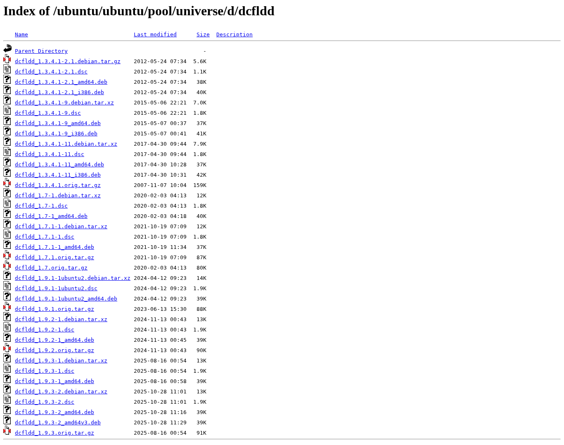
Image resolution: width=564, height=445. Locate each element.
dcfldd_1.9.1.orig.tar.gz (54, 309)
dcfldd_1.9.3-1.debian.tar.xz (61, 360)
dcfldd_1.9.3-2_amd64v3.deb (58, 422)
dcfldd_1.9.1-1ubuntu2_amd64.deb (66, 299)
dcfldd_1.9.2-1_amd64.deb (54, 340)
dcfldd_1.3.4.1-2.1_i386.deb (59, 92)
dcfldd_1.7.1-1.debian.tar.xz (61, 226)
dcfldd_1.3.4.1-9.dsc (48, 113)
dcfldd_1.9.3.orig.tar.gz (54, 433)
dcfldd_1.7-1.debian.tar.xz (58, 195)
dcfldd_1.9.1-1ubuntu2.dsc (56, 288)
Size (203, 34)
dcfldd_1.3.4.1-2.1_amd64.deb (61, 82)
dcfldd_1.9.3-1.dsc (44, 371)
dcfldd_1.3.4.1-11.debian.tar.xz (66, 144)
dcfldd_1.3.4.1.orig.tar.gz (58, 185)
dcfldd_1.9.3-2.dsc (44, 402)
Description (234, 34)
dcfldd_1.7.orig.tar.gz (51, 268)
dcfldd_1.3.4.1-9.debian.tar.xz (64, 102)
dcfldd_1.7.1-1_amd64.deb (54, 247)
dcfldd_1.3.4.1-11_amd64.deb (59, 164)
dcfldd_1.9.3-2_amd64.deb (54, 412)
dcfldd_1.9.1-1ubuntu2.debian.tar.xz (72, 278)
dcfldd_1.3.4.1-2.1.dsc (51, 72)
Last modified (155, 34)
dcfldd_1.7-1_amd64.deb (51, 216)
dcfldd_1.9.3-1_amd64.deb (54, 381)
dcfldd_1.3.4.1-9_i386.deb (56, 133)
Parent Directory (41, 51)
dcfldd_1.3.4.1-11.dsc (49, 154)
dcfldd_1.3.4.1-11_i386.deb (58, 175)
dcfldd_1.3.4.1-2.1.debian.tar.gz (68, 61)
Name (21, 34)
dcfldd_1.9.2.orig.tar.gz (54, 350)
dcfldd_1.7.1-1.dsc (44, 237)
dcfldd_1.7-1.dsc (41, 206)
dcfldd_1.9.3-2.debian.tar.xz (61, 391)
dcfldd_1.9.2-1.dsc (44, 330)
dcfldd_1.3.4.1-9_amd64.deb (58, 123)
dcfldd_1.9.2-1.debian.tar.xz (61, 319)
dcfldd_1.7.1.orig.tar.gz (54, 257)
